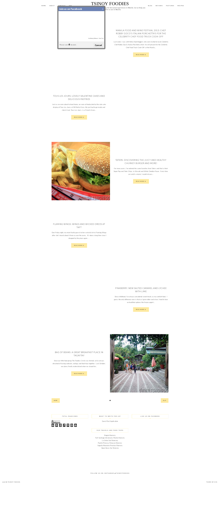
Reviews (159, 5)
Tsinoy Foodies (110, 3)
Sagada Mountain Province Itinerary (110, 445)
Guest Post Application (110, 421)
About (52, 5)
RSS (70, 5)
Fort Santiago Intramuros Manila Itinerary (110, 438)
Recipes (180, 5)
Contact (62, 5)
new (56, 400)
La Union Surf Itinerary (110, 440)
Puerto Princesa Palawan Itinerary (110, 443)
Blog (150, 5)
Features (170, 5)
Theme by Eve (211, 482)
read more (140, 54)
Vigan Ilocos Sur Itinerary (110, 448)
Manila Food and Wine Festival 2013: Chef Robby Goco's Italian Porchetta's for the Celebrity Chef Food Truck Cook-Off (141, 33)
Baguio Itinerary (110, 435)
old (164, 400)
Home (43, 5)
